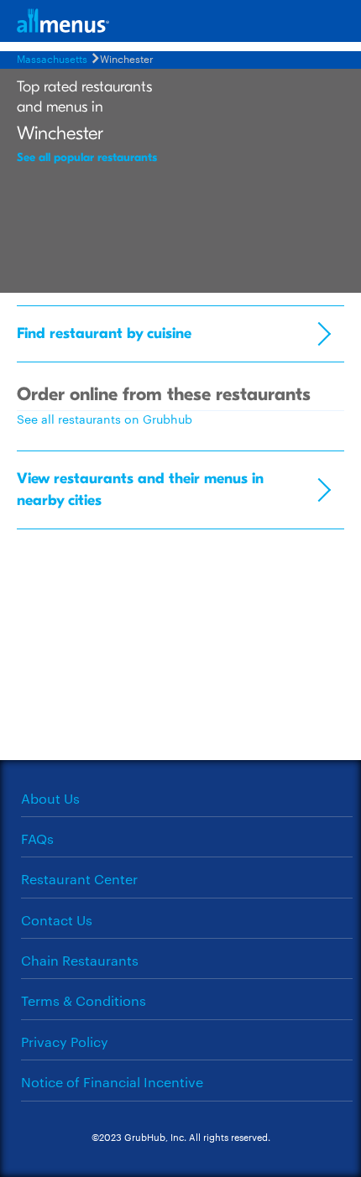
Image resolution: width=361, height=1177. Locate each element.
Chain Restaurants (80, 960)
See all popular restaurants (87, 157)
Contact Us (56, 920)
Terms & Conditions (83, 1000)
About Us (50, 798)
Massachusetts (52, 57)
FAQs (37, 838)
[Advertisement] (180, 651)
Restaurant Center (79, 879)
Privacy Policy (64, 1041)
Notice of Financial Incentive (112, 1082)
